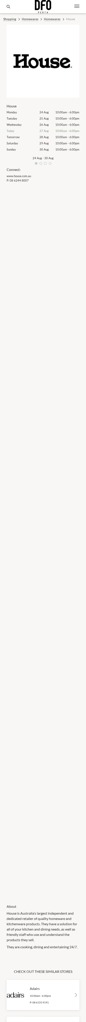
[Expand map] (43, 540)
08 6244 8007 (19, 180)
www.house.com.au (19, 176)
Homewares (30, 19)
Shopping (9, 19)
